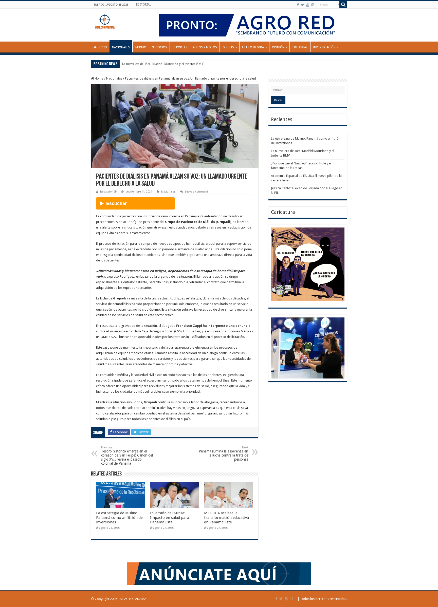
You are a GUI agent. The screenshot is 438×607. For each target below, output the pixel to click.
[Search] (343, 4)
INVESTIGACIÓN (324, 47)
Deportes (180, 47)
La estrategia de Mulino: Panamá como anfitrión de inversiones (119, 517)
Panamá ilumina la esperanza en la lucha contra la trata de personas (223, 453)
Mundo (140, 47)
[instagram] (313, 5)
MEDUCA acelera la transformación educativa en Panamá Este (226, 517)
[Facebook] (297, 5)
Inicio (102, 47)
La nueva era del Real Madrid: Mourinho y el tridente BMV (163, 64)
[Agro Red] (251, 25)
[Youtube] (308, 5)
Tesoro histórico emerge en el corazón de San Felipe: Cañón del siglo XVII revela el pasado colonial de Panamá (127, 455)
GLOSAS (228, 47)
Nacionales (121, 47)
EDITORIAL (143, 4)
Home (98, 78)
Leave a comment (196, 191)
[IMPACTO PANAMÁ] (105, 20)
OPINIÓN (278, 47)
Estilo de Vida (253, 47)
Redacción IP (108, 191)
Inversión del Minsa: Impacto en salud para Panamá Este (169, 517)
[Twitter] (302, 5)
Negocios (159, 47)
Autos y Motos (205, 47)
